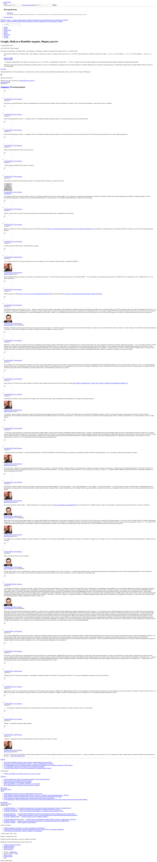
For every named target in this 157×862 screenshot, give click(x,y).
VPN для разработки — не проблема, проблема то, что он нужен (22, 783)
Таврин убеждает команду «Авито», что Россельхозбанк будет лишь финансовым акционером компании (47, 815)
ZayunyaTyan (13, 809)
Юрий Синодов (8, 274)
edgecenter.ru (13, 852)
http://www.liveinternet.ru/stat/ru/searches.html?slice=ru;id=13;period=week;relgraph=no (70, 229)
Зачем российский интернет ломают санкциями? (17, 782)
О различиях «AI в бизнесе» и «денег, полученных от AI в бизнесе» (24, 828)
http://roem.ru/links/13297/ (17, 756)
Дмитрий (12, 821)
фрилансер (12, 813)
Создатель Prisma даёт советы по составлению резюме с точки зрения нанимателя (27, 779)
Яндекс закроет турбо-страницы (27, 822)
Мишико (12, 808)
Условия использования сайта (12, 844)
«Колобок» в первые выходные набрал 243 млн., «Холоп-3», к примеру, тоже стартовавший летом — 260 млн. (38, 795)
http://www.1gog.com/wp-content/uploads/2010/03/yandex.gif (35, 293)
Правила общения (9, 846)
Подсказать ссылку (6, 789)
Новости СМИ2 (8, 58)
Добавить (5, 87)
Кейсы (6, 33)
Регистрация (7, 2)
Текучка (6, 37)
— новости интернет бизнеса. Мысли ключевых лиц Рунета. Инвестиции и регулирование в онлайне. (32, 21)
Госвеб (6, 28)
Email (5, 5)
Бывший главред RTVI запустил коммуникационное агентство (24, 793)
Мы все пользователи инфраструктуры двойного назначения (24, 766)
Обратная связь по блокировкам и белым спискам (18, 780)
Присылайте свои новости (27, 80)
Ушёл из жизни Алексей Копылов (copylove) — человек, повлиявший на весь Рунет (28, 763)
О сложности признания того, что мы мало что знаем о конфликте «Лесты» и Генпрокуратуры (43, 808)
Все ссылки (4, 788)
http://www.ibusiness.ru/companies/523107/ (65, 505)
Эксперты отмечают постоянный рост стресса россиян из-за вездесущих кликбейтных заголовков (34, 796)
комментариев (5, 82)
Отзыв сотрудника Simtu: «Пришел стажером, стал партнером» (23, 831)
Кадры (6, 31)
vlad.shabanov (7, 193)
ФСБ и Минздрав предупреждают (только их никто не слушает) (22, 785)
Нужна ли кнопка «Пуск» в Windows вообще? (34, 816)
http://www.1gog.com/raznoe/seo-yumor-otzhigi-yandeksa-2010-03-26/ (84, 293)
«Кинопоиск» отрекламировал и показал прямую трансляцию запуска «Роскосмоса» (30, 798)
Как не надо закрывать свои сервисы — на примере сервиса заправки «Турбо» (42, 811)
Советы (6, 36)
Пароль (29, 5)
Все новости (4, 802)
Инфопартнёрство (9, 847)
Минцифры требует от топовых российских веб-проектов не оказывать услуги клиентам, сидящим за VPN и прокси (38, 765)
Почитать (3, 776)
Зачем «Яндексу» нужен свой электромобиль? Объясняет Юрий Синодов (27, 768)
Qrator (16, 853)
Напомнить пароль (27, 5)
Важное (3, 759)
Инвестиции (7, 30)
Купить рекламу (8, 17)
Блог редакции (8, 855)
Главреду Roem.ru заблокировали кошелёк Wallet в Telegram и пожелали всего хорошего (50, 819)
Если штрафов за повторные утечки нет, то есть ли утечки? (22, 773)
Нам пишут (7, 34)
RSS (5, 857)
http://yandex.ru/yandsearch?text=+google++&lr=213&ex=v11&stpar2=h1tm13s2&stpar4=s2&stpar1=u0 (100, 383)
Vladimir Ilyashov (14, 816)
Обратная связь (8, 856)
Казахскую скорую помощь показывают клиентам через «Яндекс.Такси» (40, 809)
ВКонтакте (10, 13)
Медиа (6, 27)
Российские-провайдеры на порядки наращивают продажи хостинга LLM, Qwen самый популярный (34, 829)
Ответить (19, 99)
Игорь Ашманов (8, 325)
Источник (3, 69)
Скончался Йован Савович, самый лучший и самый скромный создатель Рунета (28, 762)
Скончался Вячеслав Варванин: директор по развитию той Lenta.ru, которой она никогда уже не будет (46, 813)
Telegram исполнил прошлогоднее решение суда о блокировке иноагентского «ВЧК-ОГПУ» (43, 821)
